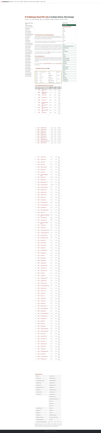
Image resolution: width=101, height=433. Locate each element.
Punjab (64, 72)
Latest (16, 1)
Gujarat (41, 19)
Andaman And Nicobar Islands (68, 46)
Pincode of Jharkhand (28, 46)
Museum (34, 1)
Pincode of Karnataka (28, 47)
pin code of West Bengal (47, 63)
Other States (66, 19)
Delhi (18, 1)
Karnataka (65, 63)
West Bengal (27, 19)
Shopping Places (26, 1)
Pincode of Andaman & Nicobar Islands (29, 23)
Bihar (64, 49)
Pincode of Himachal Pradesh (29, 43)
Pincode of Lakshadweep (28, 50)
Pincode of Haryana (27, 41)
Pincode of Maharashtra (28, 53)
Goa (43, 19)
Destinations (11, 1)
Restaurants (38, 1)
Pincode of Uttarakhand (28, 74)
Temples (30, 1)
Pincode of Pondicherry (28, 62)
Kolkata (63, 28)
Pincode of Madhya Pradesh (28, 52)
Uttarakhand (52, 19)
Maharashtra (37, 19)
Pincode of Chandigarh (28, 31)
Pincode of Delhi (27, 37)
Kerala (64, 65)
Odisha (64, 70)
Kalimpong (63, 37)
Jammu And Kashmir (66, 60)
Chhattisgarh (65, 51)
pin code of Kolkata (59, 63)
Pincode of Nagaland (28, 59)
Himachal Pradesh (47, 19)
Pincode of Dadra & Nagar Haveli (29, 34)
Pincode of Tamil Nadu (28, 68)
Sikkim (64, 75)
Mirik (63, 38)
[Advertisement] (50, 9)
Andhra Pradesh (56, 19)
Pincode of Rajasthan (28, 65)
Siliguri (63, 41)
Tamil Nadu (64, 77)
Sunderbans (63, 31)
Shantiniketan (64, 40)
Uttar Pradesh (61, 19)
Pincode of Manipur (27, 55)
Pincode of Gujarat (27, 40)
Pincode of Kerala (27, 49)
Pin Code (41, 1)
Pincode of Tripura (27, 71)
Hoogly (63, 34)
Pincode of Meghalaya (28, 56)
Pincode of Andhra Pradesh (28, 25)
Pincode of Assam (27, 28)
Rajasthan (33, 19)
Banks (44, 1)
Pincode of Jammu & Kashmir (29, 44)
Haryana (64, 56)
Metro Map (21, 1)
